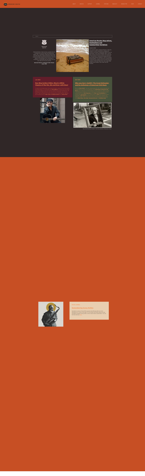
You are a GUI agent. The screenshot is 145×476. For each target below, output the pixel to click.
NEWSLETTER (124, 3)
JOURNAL (98, 3)
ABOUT (74, 3)
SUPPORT (90, 3)
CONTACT (140, 3)
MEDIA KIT (114, 3)
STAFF (132, 3)
